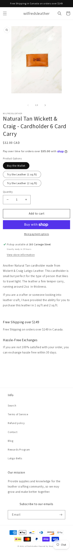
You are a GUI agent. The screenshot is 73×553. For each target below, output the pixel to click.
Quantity (8, 191)
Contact (12, 432)
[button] (5, 13)
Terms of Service (18, 414)
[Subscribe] (60, 514)
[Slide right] (45, 105)
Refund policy (16, 423)
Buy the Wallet (16, 165)
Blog (10, 441)
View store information (21, 254)
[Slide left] (28, 105)
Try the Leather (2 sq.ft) (22, 183)
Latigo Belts (15, 458)
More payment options (36, 233)
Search (12, 405)
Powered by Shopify (47, 546)
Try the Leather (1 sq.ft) (22, 174)
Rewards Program (19, 449)
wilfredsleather (31, 546)
